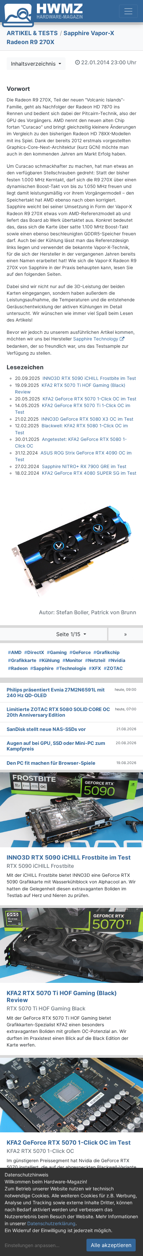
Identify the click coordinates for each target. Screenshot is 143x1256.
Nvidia (116, 660)
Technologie (71, 668)
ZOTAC (113, 668)
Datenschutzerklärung (51, 1223)
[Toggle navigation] (128, 11)
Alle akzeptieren (111, 1245)
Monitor (72, 660)
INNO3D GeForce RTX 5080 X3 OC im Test (87, 419)
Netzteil (95, 660)
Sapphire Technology (95, 338)
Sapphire (42, 668)
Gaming (57, 652)
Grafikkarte (22, 660)
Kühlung (49, 660)
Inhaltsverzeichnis (34, 63)
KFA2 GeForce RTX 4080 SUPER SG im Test (89, 473)
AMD (15, 652)
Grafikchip (106, 652)
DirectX (34, 652)
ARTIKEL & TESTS (32, 33)
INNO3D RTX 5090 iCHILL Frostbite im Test (89, 378)
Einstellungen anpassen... (32, 1245)
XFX (95, 668)
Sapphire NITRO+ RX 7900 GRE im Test (84, 466)
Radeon (18, 668)
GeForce (80, 652)
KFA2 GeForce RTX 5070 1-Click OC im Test (89, 398)
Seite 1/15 (69, 634)
